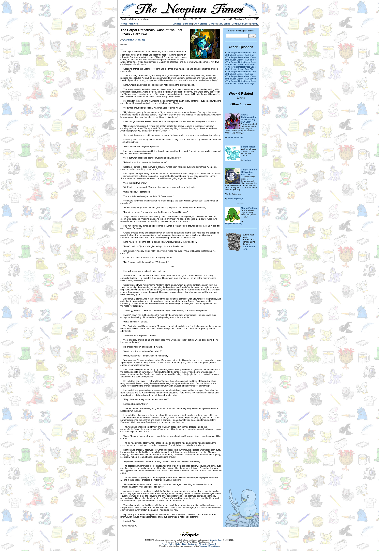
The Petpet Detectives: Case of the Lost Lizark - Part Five (240, 68)
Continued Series (241, 24)
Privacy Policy (168, 544)
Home (124, 24)
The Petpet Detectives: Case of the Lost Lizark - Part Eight (240, 82)
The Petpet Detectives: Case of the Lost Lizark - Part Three (240, 58)
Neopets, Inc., (216, 540)
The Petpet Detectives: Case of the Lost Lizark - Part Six (240, 72)
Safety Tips (181, 544)
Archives (133, 24)
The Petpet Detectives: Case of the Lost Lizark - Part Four (240, 63)
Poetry (254, 24)
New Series (224, 24)
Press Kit (213, 544)
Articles (177, 24)
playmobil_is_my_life (134, 40)
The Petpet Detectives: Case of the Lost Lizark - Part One (240, 53)
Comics (213, 24)
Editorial (187, 24)
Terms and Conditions (209, 546)
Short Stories (200, 24)
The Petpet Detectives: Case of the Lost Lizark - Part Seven (240, 77)
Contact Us (192, 544)
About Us (203, 544)
